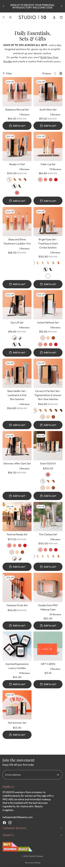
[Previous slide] (3, 6)
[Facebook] (4, 823)
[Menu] (3, 17)
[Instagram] (10, 823)
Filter (9, 73)
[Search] (10, 17)
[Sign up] (57, 774)
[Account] (54, 17)
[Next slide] (61, 6)
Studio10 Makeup (36, 856)
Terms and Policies (32, 862)
